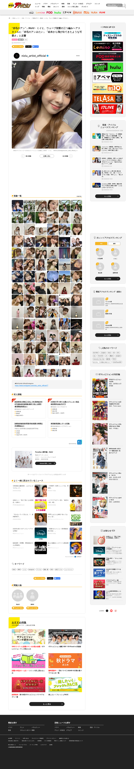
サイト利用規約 (47, 740)
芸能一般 (21, 39)
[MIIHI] (32, 599)
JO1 (106, 355)
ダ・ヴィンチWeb (34, 744)
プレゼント (84, 6)
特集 (43, 6)
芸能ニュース (16, 18)
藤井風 (108, 359)
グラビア (89, 3)
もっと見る (47, 704)
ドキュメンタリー (25, 730)
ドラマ (45, 3)
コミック (97, 3)
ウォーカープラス (23, 744)
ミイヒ (24, 569)
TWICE (114, 359)
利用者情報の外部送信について (76, 740)
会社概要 (10, 738)
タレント (56, 6)
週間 (114, 243)
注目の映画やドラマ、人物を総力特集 (23, 625)
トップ (37, 6)
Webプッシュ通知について (60, 740)
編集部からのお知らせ (64, 738)
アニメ (22, 727)
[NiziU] (18, 599)
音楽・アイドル (26, 18)
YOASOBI (100, 355)
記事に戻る (46, 156)
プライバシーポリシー (51, 738)
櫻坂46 (111, 355)
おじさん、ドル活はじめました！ (102, 362)
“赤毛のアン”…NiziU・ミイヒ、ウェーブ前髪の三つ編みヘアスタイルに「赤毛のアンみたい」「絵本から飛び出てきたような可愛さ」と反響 (69, 18)
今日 (101, 243)
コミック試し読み (72, 6)
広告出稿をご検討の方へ (13, 740)
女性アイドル (58, 569)
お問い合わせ (26, 738)
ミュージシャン (68, 569)
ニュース (37, 3)
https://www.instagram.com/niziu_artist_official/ (31, 385)
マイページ (17, 738)
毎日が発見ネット (12, 744)
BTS (118, 352)
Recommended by (69, 556)
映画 (63, 3)
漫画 (63, 6)
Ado (94, 355)
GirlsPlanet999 (117, 362)
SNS (26, 39)
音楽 (68, 3)
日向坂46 (118, 355)
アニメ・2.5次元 (78, 3)
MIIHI (19, 569)
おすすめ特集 (19, 622)
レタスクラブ (43, 744)
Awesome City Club (98, 359)
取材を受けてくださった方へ (28, 740)
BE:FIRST (96, 352)
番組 (49, 6)
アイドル (14, 39)
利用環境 (39, 740)
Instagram (31, 569)
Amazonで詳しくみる (45, 463)
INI (114, 352)
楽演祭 (50, 744)
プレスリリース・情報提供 (37, 738)
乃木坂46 (103, 352)
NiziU (14, 569)
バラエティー (54, 3)
